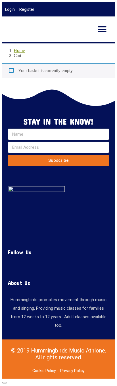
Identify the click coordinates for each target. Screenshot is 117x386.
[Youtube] (72, 267)
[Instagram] (45, 267)
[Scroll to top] (4, 382)
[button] (102, 29)
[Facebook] (58, 267)
